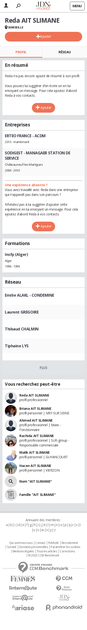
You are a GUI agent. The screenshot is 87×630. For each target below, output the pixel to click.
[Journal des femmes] (23, 579)
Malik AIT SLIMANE (34, 452)
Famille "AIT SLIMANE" (37, 494)
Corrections (67, 551)
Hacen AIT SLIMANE (35, 465)
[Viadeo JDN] (64, 598)
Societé (11, 547)
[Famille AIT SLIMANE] (11, 495)
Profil (20, 52)
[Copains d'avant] (23, 598)
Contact (40, 543)
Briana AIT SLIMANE (35, 408)
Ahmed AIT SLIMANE (36, 420)
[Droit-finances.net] (64, 588)
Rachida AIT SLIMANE (36, 435)
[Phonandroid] (64, 607)
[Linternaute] (23, 588)
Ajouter (45, 36)
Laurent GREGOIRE (21, 312)
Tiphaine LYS (17, 346)
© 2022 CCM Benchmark (43, 555)
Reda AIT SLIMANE (34, 395)
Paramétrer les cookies (65, 547)
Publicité (53, 543)
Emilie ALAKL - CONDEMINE (29, 295)
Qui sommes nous (21, 543)
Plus (43, 367)
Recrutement (70, 543)
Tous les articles (47, 551)
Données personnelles (33, 547)
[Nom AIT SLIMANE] (11, 481)
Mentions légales (23, 551)
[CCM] (64, 579)
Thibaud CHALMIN (22, 329)
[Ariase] (23, 607)
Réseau (64, 52)
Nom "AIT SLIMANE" (35, 481)
